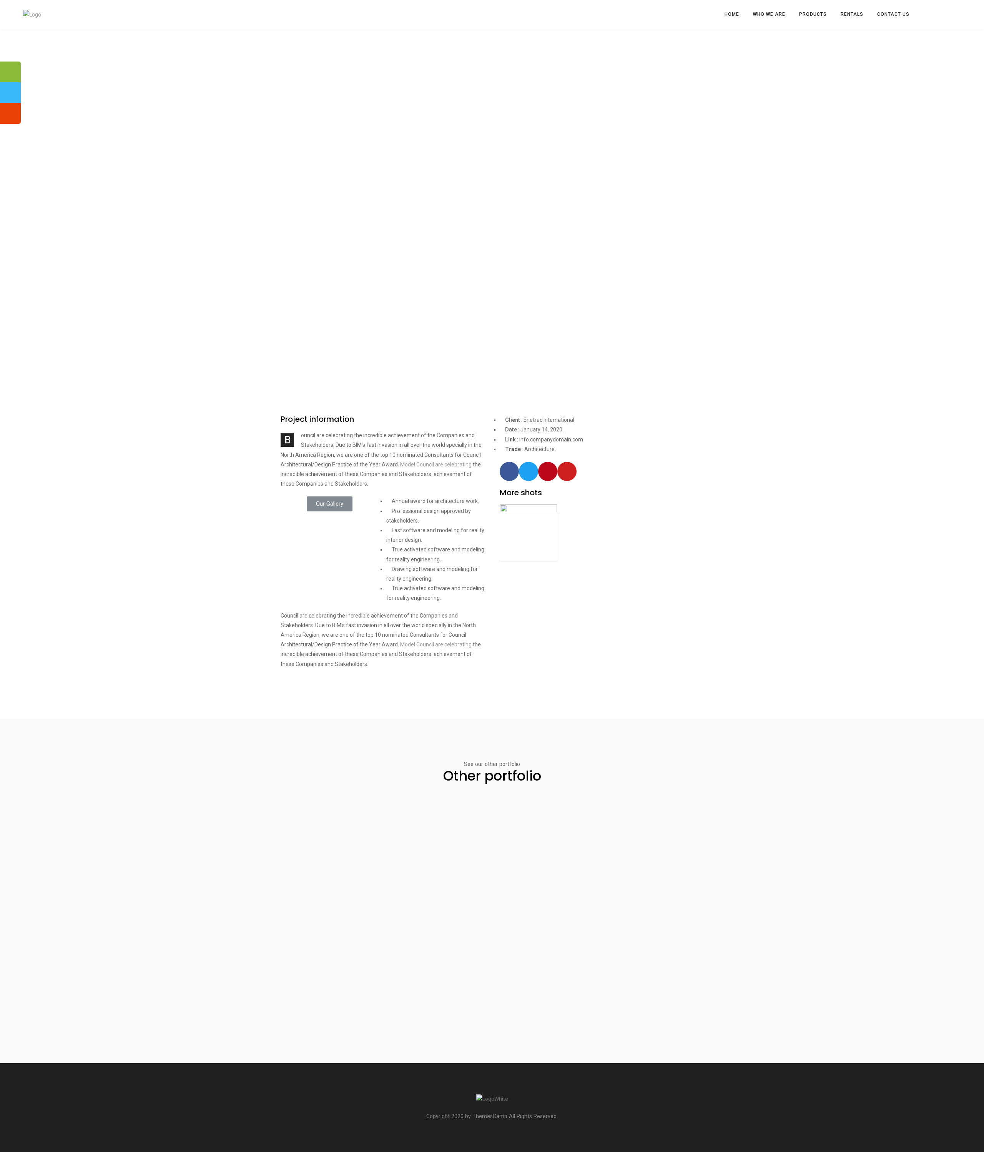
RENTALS (852, 14)
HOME (732, 14)
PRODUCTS (813, 14)
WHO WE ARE (769, 14)
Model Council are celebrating (436, 464)
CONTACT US (893, 14)
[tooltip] (10, 72)
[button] (329, 503)
